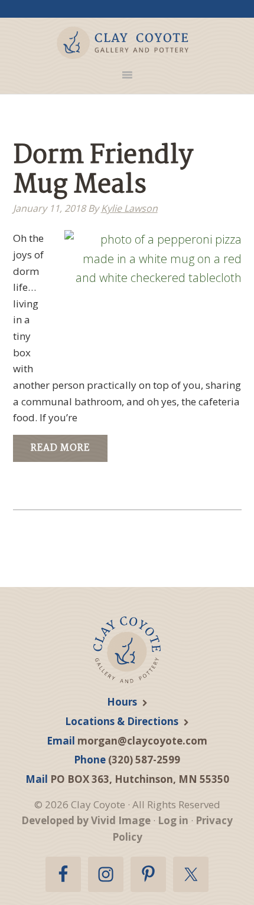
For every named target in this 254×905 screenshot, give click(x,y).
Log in (173, 820)
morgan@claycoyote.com (142, 740)
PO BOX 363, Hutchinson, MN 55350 (139, 779)
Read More (60, 448)
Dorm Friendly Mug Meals (103, 170)
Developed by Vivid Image (86, 820)
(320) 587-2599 (144, 759)
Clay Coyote (123, 43)
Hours (122, 702)
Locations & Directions (121, 721)
